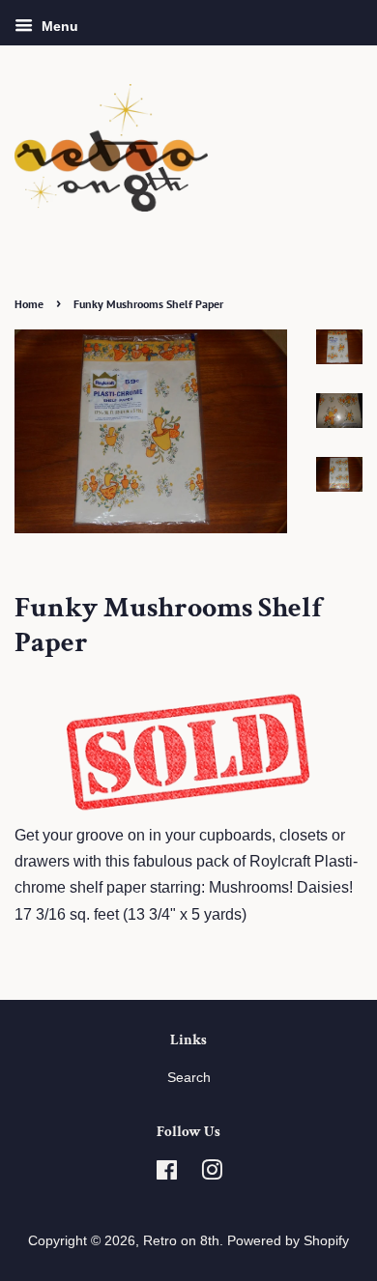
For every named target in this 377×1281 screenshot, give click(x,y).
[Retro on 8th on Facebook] (167, 1174)
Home (29, 304)
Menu (58, 26)
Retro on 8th (181, 1241)
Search (189, 1077)
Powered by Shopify (288, 1241)
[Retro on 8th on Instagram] (211, 1174)
